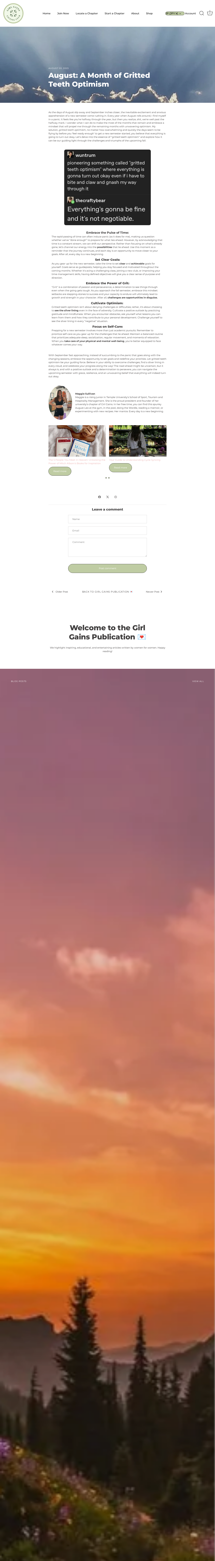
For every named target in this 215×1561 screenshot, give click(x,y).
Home (47, 13)
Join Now (63, 13)
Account (190, 13)
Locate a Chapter (87, 13)
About (135, 13)
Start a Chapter (114, 13)
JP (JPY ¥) (172, 13)
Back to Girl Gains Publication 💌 (107, 591)
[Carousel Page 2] (109, 477)
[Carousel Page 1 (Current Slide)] (106, 477)
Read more (59, 471)
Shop (149, 13)
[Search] (201, 13)
